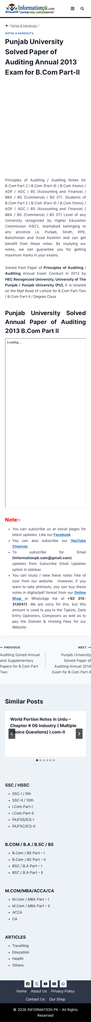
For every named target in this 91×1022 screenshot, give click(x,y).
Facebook (62, 535)
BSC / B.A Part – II (27, 872)
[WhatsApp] (63, 983)
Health (17, 959)
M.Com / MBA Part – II (31, 906)
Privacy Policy (62, 991)
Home (22, 991)
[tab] (37, 760)
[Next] (79, 734)
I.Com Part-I (22, 807)
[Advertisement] (45, 130)
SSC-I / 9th (21, 794)
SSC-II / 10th (23, 800)
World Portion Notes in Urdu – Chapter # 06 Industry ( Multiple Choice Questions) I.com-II (43, 726)
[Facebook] (27, 983)
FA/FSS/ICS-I (23, 819)
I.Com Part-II (23, 813)
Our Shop (57, 999)
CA (14, 919)
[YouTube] (45, 983)
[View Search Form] (82, 8)
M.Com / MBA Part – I (30, 899)
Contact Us (35, 999)
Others (18, 965)
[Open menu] (72, 8)
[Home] (6, 25)
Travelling (20, 946)
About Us (39, 991)
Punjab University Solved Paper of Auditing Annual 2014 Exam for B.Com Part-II (71, 660)
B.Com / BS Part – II (29, 859)
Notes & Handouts (19, 33)
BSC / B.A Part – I (27, 866)
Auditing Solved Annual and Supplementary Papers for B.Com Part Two (20, 660)
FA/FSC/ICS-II (23, 826)
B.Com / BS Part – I (28, 853)
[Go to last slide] (11, 734)
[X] (36, 983)
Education (20, 952)
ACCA (17, 912)
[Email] (54, 983)
